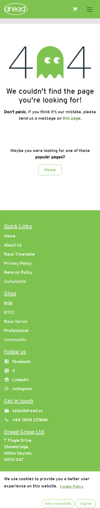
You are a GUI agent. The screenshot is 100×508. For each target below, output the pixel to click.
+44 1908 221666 (30, 419)
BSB (8, 303)
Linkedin (20, 379)
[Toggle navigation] (89, 9)
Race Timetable (19, 254)
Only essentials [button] (58, 503)
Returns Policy (18, 272)
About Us (13, 245)
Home (50, 169)
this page (72, 118)
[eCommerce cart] (75, 9)
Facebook (21, 361)
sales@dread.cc (27, 410)
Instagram (22, 388)
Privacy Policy (18, 263)
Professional (16, 330)
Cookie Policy (71, 486)
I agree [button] (86, 503)
